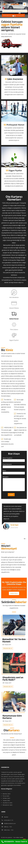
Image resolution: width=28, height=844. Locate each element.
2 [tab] (25, 538)
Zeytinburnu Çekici (7, 803)
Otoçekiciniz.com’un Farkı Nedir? (13, 678)
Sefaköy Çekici (6, 798)
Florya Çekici (6, 796)
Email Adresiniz (7, 464)
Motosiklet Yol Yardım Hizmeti (14, 640)
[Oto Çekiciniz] (11, 6)
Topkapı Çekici (6, 800)
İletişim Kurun (14, 593)
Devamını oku (7, 648)
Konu (4, 470)
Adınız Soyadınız (7, 458)
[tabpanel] (14, 517)
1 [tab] (24, 538)
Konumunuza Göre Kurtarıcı (12, 716)
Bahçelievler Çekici (7, 805)
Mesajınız (5, 477)
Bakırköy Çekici (6, 794)
